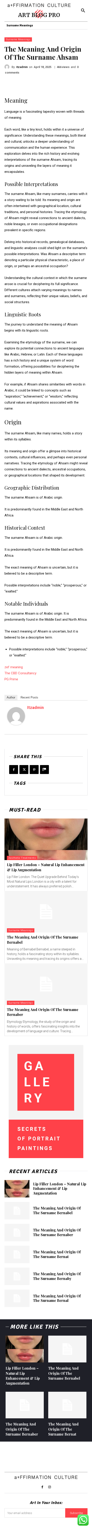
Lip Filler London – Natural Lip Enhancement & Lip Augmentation (59, 1189)
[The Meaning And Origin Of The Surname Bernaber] (46, 984)
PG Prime (11, 679)
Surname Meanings (18, 39)
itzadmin (22, 67)
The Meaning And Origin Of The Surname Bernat (57, 1254)
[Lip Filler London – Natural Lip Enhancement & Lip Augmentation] (46, 839)
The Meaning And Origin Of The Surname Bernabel (57, 1210)
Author (11, 697)
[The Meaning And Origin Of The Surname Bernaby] (16, 1276)
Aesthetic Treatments (22, 857)
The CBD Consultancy (20, 673)
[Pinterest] (34, 769)
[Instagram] (49, 1487)
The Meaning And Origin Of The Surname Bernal (57, 1298)
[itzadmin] (8, 66)
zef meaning (13, 667)
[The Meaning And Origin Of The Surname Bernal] (16, 1298)
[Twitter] (23, 769)
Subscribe (76, 1513)
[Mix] (44, 769)
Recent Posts (29, 697)
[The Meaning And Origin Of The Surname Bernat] (16, 1254)
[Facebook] (13, 769)
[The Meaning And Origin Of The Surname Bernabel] (46, 912)
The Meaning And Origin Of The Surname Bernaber (57, 1232)
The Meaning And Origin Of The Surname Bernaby (57, 1276)
